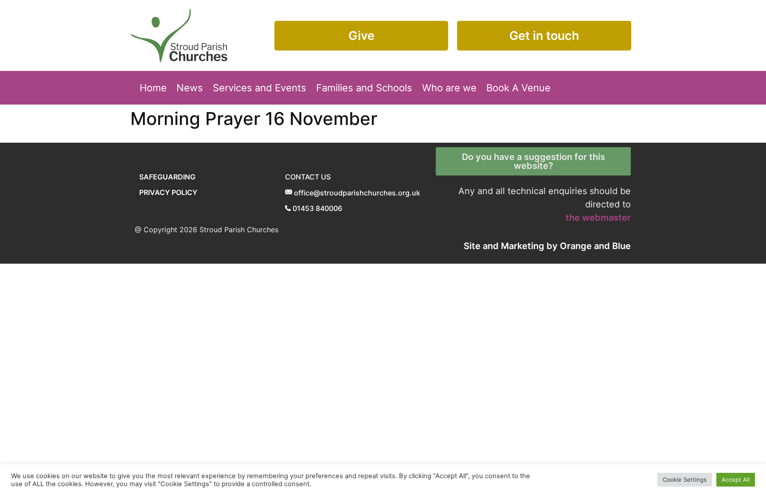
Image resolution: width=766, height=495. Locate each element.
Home (153, 88)
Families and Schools (364, 88)
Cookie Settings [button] (685, 479)
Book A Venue (518, 88)
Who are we (449, 88)
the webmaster (598, 217)
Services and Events (259, 88)
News (189, 88)
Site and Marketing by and (547, 246)
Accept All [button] (736, 479)
